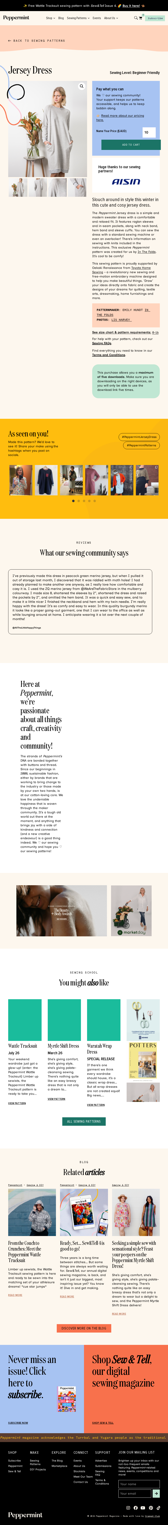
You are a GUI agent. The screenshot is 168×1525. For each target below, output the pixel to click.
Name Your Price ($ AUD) (111, 131)
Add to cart (131, 144)
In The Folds (147, 252)
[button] (81, 86)
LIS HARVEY (121, 320)
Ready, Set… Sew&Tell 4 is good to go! (82, 1246)
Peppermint (15, 1185)
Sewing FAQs (101, 343)
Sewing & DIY (35, 1185)
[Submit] (156, 1493)
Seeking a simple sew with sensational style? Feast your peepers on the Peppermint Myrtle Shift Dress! (134, 1254)
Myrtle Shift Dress (63, 1045)
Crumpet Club (152, 1516)
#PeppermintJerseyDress (139, 437)
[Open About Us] (117, 18)
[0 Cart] (140, 18)
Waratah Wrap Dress (99, 1048)
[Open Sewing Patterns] (89, 18)
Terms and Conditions (108, 355)
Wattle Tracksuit (22, 1045)
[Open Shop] (54, 18)
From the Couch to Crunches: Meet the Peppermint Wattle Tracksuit (24, 1252)
